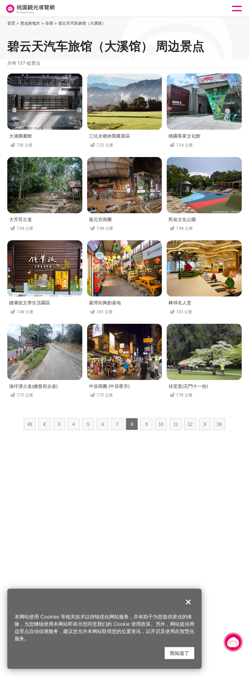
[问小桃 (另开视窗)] (233, 642)
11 (175, 424)
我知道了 (179, 652)
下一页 (205, 424)
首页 (11, 23)
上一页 (44, 424)
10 (161, 424)
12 (190, 424)
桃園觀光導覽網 (30, 8)
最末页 (219, 424)
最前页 (30, 424)
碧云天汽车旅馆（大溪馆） (82, 23)
